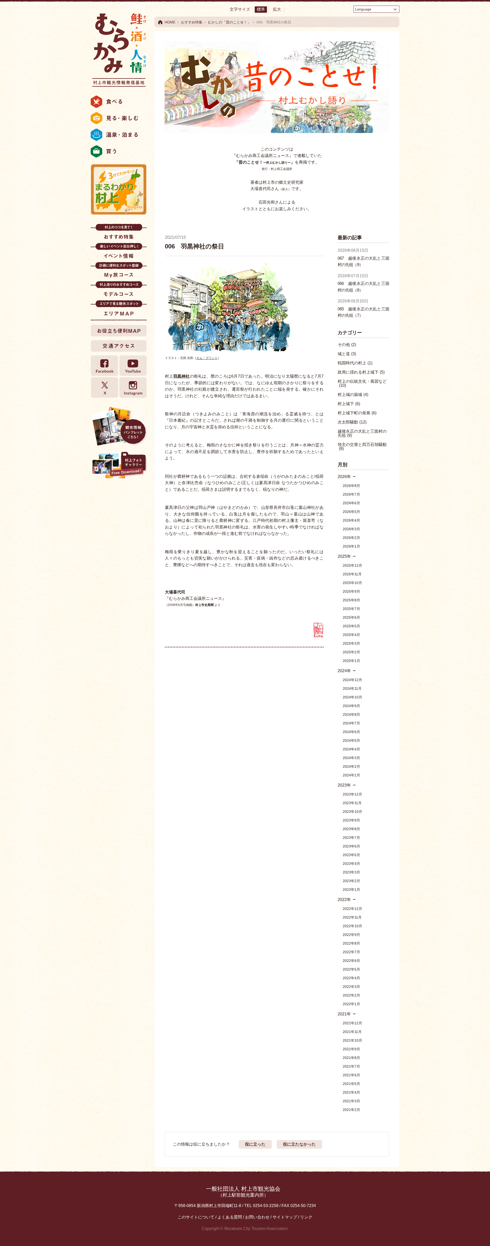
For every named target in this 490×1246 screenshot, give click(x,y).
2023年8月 (351, 829)
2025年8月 (351, 600)
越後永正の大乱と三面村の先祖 (362, 433)
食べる (119, 102)
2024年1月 (351, 775)
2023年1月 (351, 889)
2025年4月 (351, 635)
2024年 (344, 671)
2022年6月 (351, 961)
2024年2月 (351, 766)
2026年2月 (351, 538)
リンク (306, 1217)
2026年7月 (351, 494)
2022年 (344, 899)
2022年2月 (351, 995)
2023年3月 (351, 872)
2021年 (344, 1014)
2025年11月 (352, 574)
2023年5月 (351, 855)
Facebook (105, 366)
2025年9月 (351, 591)
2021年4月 (351, 1092)
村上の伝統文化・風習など (362, 383)
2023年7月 (351, 838)
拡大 (277, 9)
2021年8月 (351, 1058)
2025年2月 (351, 652)
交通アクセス (119, 346)
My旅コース (119, 271)
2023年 (344, 785)
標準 (261, 9)
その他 (347, 344)
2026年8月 (351, 486)
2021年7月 (351, 1066)
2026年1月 (351, 546)
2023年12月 (352, 794)
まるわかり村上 (119, 189)
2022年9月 (351, 935)
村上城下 (349, 404)
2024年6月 (351, 732)
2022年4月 (351, 978)
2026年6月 (351, 503)
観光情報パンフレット (119, 426)
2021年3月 (351, 1101)
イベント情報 (119, 252)
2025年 (344, 556)
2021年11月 (352, 1032)
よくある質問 (229, 1217)
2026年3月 (351, 529)
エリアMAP (119, 309)
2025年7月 (351, 609)
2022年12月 (352, 909)
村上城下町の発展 (357, 413)
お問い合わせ (257, 1217)
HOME (170, 22)
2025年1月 (351, 661)
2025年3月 (351, 643)
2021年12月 (352, 1023)
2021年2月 (351, 1110)
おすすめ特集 (119, 233)
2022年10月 (352, 926)
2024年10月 (352, 697)
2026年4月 (351, 520)
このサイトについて (196, 1217)
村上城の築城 (353, 394)
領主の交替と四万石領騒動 (362, 446)
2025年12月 (352, 565)
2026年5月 (351, 512)
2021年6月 (351, 1075)
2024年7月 (351, 723)
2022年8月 (351, 943)
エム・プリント (207, 358)
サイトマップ (285, 1217)
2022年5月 (351, 969)
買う (119, 151)
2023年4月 (351, 863)
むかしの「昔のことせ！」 (229, 22)
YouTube (133, 366)
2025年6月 (351, 617)
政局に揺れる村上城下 (361, 372)
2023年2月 (351, 881)
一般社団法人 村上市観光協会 (243, 1192)
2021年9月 (351, 1049)
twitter (105, 387)
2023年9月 (351, 820)
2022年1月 (351, 1004)
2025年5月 (351, 626)
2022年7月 (351, 952)
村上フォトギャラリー (119, 465)
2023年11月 (352, 803)
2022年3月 (351, 987)
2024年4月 (351, 749)
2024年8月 (351, 714)
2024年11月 (352, 688)
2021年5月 (351, 1084)
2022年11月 (352, 917)
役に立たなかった (299, 1144)
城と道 (347, 354)
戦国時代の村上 (355, 363)
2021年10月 (352, 1040)
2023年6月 (351, 846)
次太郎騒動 (352, 422)
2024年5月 (351, 740)
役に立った (255, 1144)
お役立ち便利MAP (119, 330)
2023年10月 (352, 812)
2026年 (344, 476)
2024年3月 (351, 758)
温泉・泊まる (119, 135)
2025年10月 (352, 583)
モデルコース (119, 290)
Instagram (133, 387)
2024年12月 (352, 680)
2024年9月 (351, 706)
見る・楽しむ (119, 118)
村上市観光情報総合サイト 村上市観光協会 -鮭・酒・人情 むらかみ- (119, 48)
